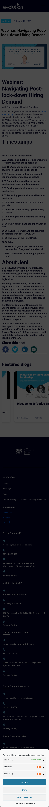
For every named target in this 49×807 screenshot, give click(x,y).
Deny (24, 790)
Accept (24, 782)
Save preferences (24, 797)
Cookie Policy (18, 803)
